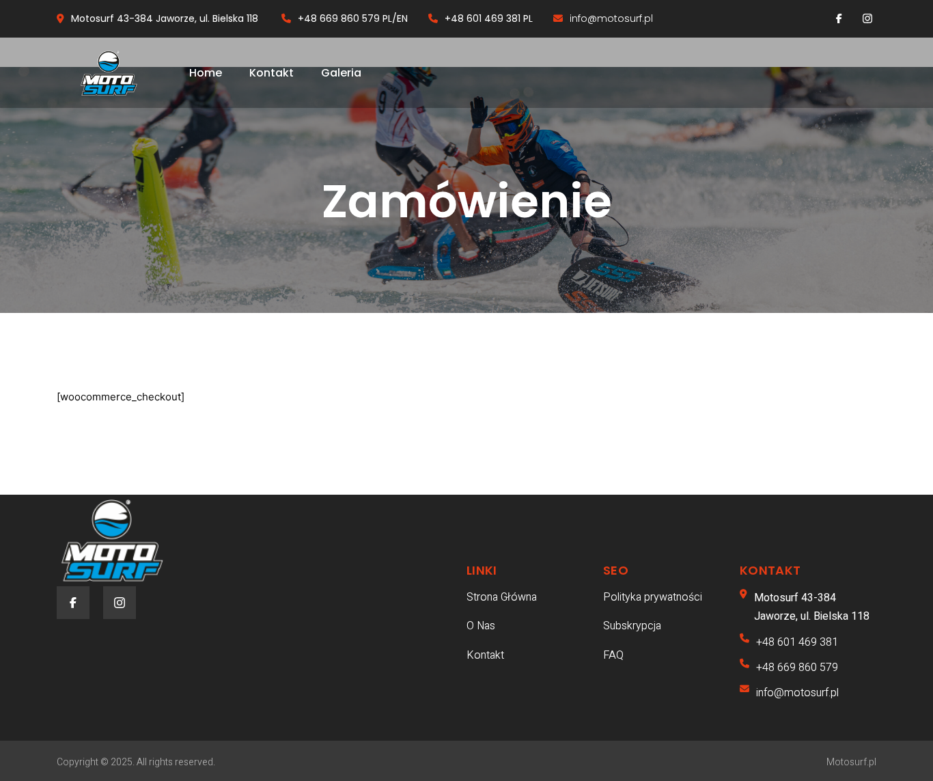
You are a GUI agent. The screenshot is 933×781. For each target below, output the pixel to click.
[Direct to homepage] (109, 73)
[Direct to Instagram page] (867, 18)
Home (205, 73)
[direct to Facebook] (73, 602)
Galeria (341, 73)
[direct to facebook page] (839, 18)
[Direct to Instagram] (119, 602)
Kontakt (271, 73)
